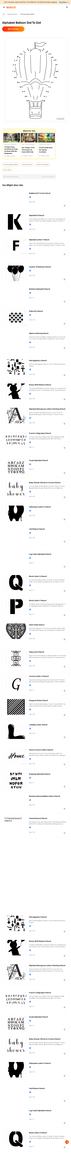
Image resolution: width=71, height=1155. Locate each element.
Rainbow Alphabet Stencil (39, 289)
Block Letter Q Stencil (38, 576)
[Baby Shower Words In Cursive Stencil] (16, 489)
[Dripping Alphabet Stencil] (16, 780)
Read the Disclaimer (12, 176)
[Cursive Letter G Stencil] (16, 682)
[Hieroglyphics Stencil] (16, 367)
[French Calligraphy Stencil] (16, 439)
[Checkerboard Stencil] (16, 825)
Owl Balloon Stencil (37, 529)
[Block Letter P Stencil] (16, 607)
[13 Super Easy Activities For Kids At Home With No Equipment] (11, 137)
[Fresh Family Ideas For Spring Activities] (46, 137)
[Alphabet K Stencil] (16, 222)
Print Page (14, 29)
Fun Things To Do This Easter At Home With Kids (28, 150)
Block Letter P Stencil (37, 600)
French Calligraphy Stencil (40, 433)
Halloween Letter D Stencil (40, 507)
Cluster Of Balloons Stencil (40, 267)
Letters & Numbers (42, 164)
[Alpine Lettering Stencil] (16, 340)
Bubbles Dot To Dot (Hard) (39, 193)
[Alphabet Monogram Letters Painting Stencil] (16, 415)
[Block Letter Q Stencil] (16, 583)
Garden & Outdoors (45, 144)
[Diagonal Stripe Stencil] (16, 707)
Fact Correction (50, 176)
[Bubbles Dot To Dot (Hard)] (16, 199)
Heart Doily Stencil (36, 625)
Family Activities (12, 14)
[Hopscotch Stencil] (16, 658)
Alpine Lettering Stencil (38, 333)
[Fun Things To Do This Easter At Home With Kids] (29, 137)
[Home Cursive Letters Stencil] (16, 756)
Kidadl (4, 14)
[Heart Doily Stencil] (16, 631)
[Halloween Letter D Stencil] (16, 513)
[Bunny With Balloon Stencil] (16, 391)
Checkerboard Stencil (38, 818)
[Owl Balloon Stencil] (16, 535)
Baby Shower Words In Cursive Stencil (44, 483)
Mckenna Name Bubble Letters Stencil (44, 796)
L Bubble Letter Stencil (38, 725)
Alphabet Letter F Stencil (39, 240)
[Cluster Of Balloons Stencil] (16, 273)
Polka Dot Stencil (36, 311)
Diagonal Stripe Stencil (38, 700)
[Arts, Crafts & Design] (30, 197)
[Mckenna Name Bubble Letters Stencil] (16, 802)
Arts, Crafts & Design (28, 144)
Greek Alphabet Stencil (38, 460)
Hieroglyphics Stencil (38, 360)
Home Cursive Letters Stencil (41, 750)
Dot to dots (7, 170)
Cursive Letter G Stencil (39, 676)
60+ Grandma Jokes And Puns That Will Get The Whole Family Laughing (30, 2)
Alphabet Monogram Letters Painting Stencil (47, 409)
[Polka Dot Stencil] (16, 317)
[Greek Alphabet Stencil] (16, 467)
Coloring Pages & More (10, 164)
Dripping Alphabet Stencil (39, 774)
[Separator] (67, 1142)
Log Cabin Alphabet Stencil (40, 554)
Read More (63, 2)
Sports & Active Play (10, 144)
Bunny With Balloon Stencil (40, 385)
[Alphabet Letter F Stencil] (16, 246)
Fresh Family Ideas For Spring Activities (46, 150)
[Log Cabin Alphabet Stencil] (16, 560)
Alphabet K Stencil (36, 215)
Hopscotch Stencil (36, 652)
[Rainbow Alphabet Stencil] (16, 295)
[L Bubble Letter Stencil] (16, 731)
